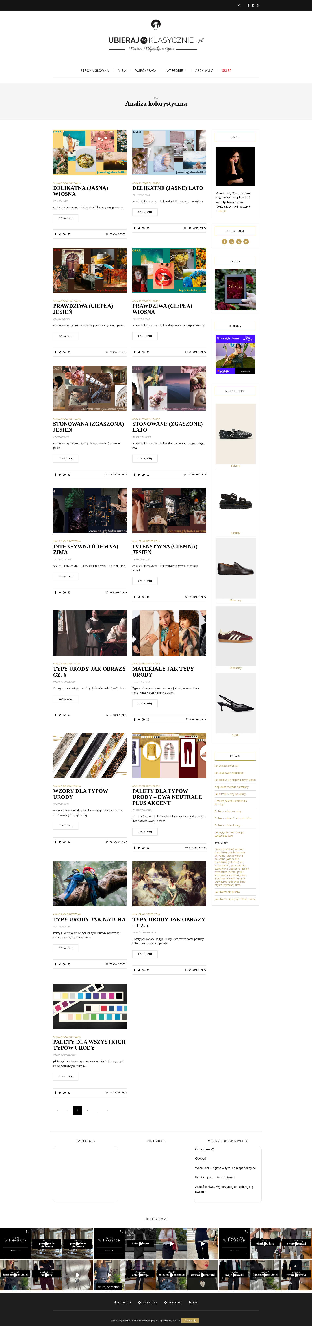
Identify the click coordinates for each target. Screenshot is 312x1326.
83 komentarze (118, 592)
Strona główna (95, 70)
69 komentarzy (118, 234)
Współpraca (145, 70)
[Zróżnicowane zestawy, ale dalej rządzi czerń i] (296, 1275)
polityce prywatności (170, 1320)
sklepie (222, 211)
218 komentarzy (117, 474)
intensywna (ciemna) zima (230, 878)
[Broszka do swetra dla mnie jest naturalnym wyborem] (77, 1275)
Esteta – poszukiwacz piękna (215, 1177)
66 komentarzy (197, 719)
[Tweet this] (60, 234)
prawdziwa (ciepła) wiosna (230, 852)
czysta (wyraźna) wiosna (229, 849)
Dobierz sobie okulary (227, 825)
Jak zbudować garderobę (229, 772)
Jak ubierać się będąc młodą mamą (235, 899)
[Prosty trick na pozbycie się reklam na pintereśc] (46, 1243)
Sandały (235, 532)
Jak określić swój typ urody (230, 794)
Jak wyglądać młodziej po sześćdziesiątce (229, 834)
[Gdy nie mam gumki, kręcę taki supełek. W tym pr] (265, 1243)
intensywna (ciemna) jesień (230, 875)
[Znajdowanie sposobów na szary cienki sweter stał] (296, 1243)
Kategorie (174, 70)
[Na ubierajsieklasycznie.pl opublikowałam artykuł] (234, 1243)
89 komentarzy (197, 597)
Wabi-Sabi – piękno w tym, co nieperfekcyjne (225, 1168)
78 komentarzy (118, 841)
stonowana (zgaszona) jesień (232, 868)
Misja (122, 70)
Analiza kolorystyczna (67, 183)
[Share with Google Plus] (64, 234)
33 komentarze (118, 714)
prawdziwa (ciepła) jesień (229, 872)
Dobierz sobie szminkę (228, 811)
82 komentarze (197, 847)
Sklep (226, 70)
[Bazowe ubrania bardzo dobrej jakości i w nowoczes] (171, 1275)
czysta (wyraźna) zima (227, 885)
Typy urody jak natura (89, 919)
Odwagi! (200, 1158)
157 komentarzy (197, 474)
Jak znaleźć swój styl (227, 765)
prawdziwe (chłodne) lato (229, 862)
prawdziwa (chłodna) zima (230, 881)
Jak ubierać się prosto (227, 892)
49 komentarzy (197, 970)
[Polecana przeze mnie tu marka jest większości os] (15, 1275)
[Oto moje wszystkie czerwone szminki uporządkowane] (202, 1275)
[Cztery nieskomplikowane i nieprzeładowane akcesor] (140, 1275)
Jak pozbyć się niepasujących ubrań (235, 779)
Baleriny (235, 465)
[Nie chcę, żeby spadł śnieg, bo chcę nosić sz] (46, 1275)
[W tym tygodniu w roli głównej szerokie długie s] (234, 1275)
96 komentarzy (118, 1092)
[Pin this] (69, 234)
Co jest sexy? (204, 1149)
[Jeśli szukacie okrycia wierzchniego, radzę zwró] (265, 1275)
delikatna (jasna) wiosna (229, 855)
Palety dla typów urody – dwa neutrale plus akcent (167, 797)
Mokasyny (236, 600)
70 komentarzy (118, 352)
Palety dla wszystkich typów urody (89, 1045)
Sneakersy (236, 668)
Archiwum (204, 70)
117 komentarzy (197, 228)
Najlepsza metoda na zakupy (232, 787)
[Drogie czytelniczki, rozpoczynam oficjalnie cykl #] (109, 1243)
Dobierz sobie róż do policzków (233, 818)
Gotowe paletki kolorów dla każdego (231, 802)
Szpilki (235, 735)
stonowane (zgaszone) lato (231, 865)
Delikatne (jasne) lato (167, 188)
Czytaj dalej (66, 218)
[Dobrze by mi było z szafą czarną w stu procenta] (140, 1243)
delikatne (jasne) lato (227, 859)
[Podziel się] (55, 234)
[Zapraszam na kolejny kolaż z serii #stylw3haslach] (15, 1243)
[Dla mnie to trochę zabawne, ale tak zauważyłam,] (202, 1243)
